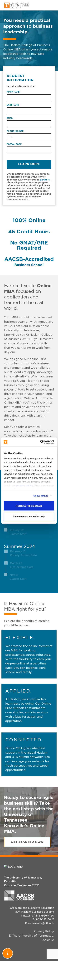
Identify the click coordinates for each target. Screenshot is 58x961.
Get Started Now (27, 842)
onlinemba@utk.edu (41, 923)
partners (45, 180)
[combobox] (10, 137)
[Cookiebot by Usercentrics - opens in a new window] (41, 442)
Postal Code (14, 144)
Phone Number (15, 131)
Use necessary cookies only (29, 516)
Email (10, 118)
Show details (40, 495)
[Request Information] (7, 953)
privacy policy (24, 485)
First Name (13, 92)
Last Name (13, 105)
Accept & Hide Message (29, 505)
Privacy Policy (44, 931)
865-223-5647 (45, 919)
